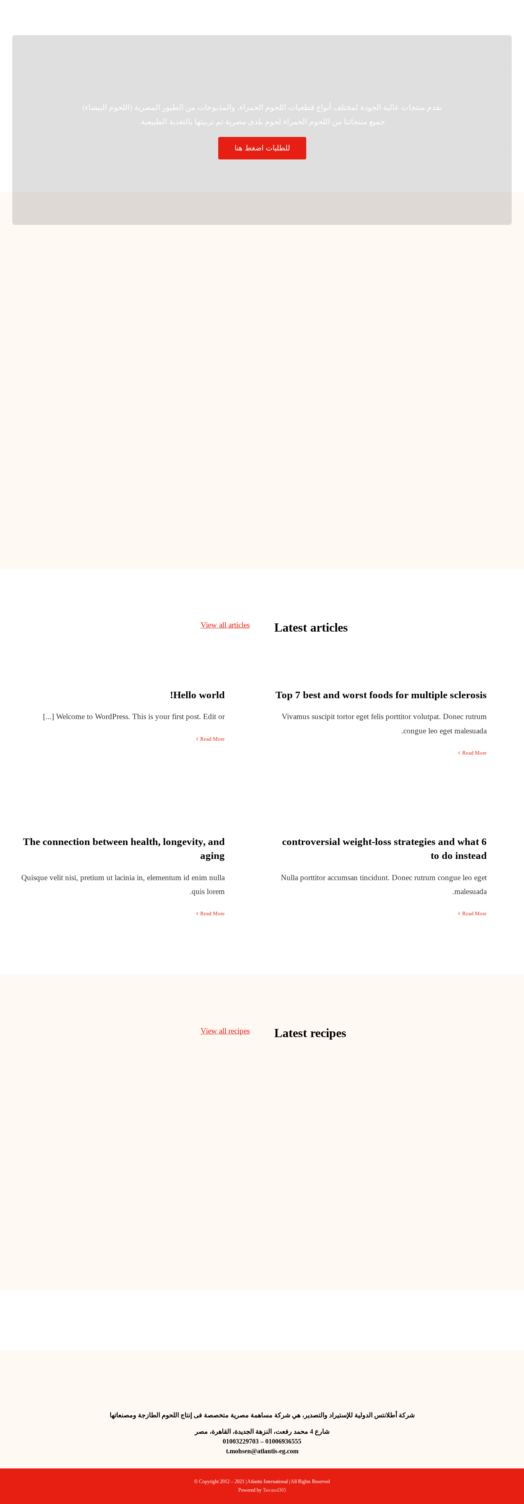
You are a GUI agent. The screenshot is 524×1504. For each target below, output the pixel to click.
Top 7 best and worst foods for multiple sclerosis (381, 694)
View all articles (225, 625)
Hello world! (197, 694)
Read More (212, 739)
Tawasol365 (274, 1490)
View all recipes (225, 1031)
